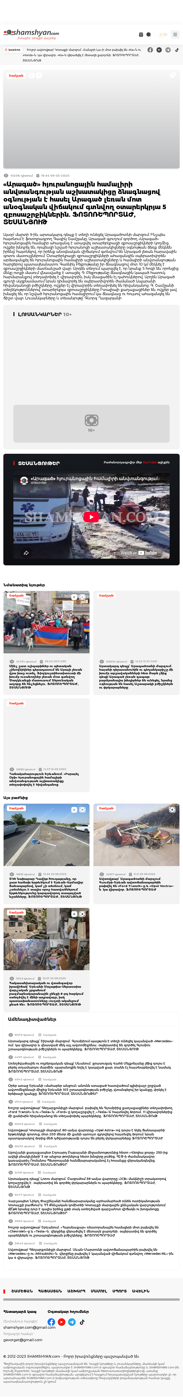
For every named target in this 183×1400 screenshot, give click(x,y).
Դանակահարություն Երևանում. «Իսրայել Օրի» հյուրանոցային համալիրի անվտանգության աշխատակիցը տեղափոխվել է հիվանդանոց (44, 779)
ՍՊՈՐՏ (119, 1291)
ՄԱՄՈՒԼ (99, 1291)
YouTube (150, 462)
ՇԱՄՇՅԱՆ (22, 1291)
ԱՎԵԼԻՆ (141, 1291)
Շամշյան (16, 75)
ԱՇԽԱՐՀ (76, 1291)
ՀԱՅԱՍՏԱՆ (50, 1291)
